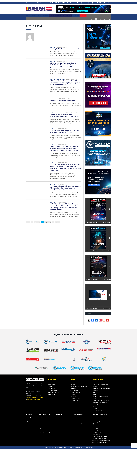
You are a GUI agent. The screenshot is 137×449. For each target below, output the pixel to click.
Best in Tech (100, 2)
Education (73, 394)
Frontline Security (75, 392)
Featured (72, 384)
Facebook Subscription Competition (62, 100)
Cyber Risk (57, 2)
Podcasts (42, 428)
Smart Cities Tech (97, 432)
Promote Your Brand (53, 392)
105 (35, 222)
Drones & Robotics (77, 2)
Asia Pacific (35, 2)
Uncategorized (61, 79)
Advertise (76, 16)
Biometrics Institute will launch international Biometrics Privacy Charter (64, 115)
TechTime (52, 47)
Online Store (60, 419)
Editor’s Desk (74, 400)
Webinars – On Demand (80, 421)
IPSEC (94, 394)
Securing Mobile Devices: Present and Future (65, 49)
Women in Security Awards (100, 402)
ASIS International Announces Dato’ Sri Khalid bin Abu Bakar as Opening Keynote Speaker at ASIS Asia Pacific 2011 (64, 65)
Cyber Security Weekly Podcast (100, 421)
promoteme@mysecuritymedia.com (35, 397)
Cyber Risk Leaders (97, 423)
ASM (37, 34)
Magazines (45, 16)
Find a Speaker (30, 417)
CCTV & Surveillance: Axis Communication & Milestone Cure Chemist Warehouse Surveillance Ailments (65, 188)
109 (50, 222)
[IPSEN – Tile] (98, 194)
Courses (77, 417)
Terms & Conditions (78, 447)
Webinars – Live (79, 419)
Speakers (95, 406)
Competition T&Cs (89, 447)
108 (46, 222)
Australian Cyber (51, 2)
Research (42, 421)
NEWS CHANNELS (100, 415)
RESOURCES (45, 415)
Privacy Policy (52, 394)
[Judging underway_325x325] (98, 107)
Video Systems (85, 2)
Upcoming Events (31, 421)
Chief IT (62, 2)
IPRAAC (95, 392)
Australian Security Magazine (100, 442)
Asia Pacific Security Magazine (100, 436)
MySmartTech (106, 2)
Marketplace (51, 384)
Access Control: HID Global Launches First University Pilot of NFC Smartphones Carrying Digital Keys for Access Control (64, 148)
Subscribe (83, 16)
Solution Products (61, 417)
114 (56, 222)
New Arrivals (30, 419)
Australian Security (43, 2)
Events (52, 16)
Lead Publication (52, 390)
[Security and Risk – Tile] (98, 165)
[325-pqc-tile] (98, 49)
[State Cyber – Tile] (98, 136)
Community (51, 386)
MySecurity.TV (43, 430)
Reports (42, 417)
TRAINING (65, 16)
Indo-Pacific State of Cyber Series (102, 400)
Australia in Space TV (45, 432)
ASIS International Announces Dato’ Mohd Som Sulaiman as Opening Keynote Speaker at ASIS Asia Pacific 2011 (65, 83)
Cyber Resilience (75, 390)
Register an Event (31, 425)
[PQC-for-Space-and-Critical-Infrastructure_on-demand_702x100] (83, 12)
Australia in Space (97, 430)
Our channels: (29, 2)
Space (65, 2)
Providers (95, 408)
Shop (70, 16)
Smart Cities (69, 2)
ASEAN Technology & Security (78, 386)
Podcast (90, 2)
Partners (95, 404)
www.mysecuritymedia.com (33, 399)
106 (39, 222)
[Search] (109, 18)
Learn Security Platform (80, 423)
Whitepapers (43, 419)
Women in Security (75, 398)
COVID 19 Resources (45, 425)
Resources (58, 16)
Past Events (29, 423)
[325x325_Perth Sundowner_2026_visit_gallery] (98, 78)
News (27, 16)
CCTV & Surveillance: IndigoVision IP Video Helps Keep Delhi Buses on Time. (65, 131)
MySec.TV (95, 2)
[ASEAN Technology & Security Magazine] (39, 10)
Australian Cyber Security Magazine (101, 440)
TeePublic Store (61, 421)
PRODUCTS (62, 415)
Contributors (36, 16)
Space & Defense (97, 428)
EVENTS (29, 415)
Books (41, 423)
